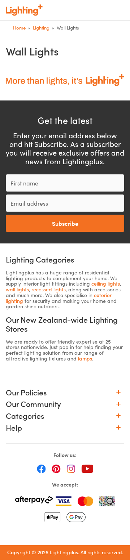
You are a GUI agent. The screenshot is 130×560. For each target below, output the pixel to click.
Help (14, 427)
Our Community (33, 403)
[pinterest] (56, 468)
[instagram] (70, 468)
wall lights (17, 289)
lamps (85, 358)
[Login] (72, 10)
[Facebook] (41, 468)
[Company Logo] (24, 10)
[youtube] (87, 468)
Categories (25, 415)
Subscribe (65, 223)
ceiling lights (105, 283)
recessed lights (48, 289)
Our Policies (26, 392)
